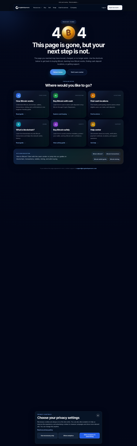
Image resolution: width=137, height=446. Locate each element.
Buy (45, 7)
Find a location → (73, 2)
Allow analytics (68, 435)
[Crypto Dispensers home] (22, 8)
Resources (36, 7)
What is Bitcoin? (98, 154)
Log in (104, 7)
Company (73, 7)
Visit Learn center (77, 72)
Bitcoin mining (114, 159)
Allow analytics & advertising (89, 435)
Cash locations (63, 7)
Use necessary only (47, 435)
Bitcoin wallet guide (100, 159)
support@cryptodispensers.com (86, 168)
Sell (49, 7)
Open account (115, 7)
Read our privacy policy (45, 430)
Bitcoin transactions (113, 154)
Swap (54, 7)
